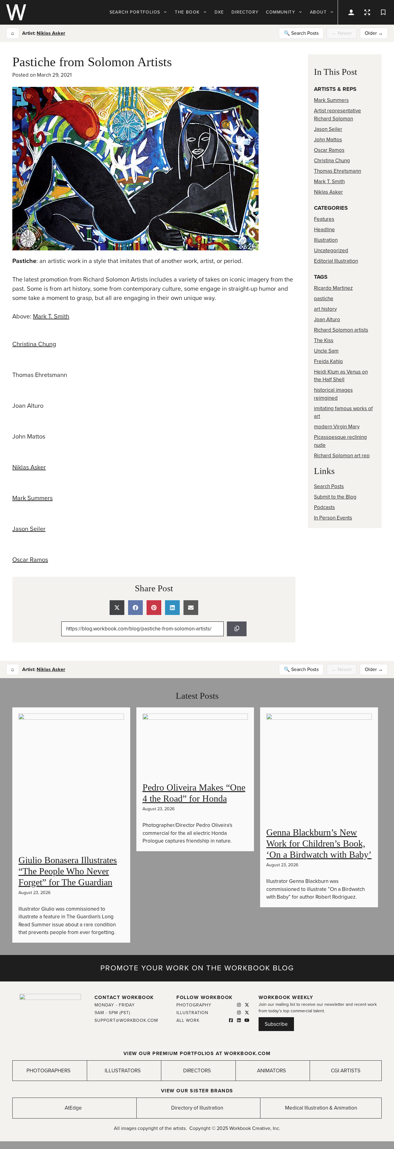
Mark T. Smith (51, 316)
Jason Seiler (29, 529)
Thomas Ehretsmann (337, 171)
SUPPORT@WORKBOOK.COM (126, 1020)
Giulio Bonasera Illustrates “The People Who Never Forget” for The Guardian (67, 871)
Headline (324, 229)
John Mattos (328, 139)
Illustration (326, 240)
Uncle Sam (326, 351)
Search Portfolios (135, 12)
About (318, 12)
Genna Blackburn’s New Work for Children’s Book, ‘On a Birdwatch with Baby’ (319, 843)
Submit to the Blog (335, 497)
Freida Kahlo (328, 361)
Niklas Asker (51, 33)
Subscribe (276, 1024)
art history (325, 309)
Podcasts (324, 507)
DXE (219, 12)
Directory (245, 12)
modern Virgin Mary (337, 426)
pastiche (323, 298)
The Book (187, 12)
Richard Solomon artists (341, 330)
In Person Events (333, 518)
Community (280, 12)
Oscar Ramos (30, 560)
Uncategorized (331, 250)
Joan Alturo (327, 319)
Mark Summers (32, 498)
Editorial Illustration (336, 261)
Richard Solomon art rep (342, 455)
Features (324, 219)
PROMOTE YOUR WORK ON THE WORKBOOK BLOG (197, 968)
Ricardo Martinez (333, 288)
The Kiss (323, 340)
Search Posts (329, 486)
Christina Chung (34, 344)
